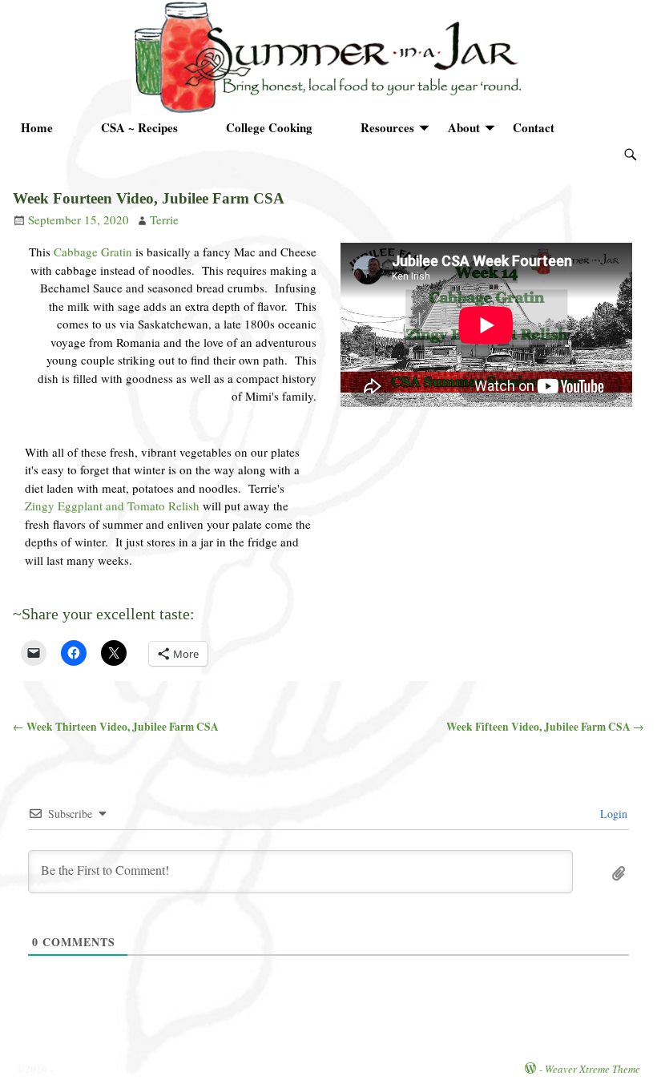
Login (612, 813)
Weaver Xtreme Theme (592, 1069)
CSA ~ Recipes (139, 127)
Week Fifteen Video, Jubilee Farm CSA (545, 727)
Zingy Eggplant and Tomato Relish (112, 506)
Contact (533, 127)
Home (37, 127)
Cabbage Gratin (93, 252)
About (464, 127)
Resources (387, 127)
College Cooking (269, 127)
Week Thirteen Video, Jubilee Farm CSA (116, 727)
